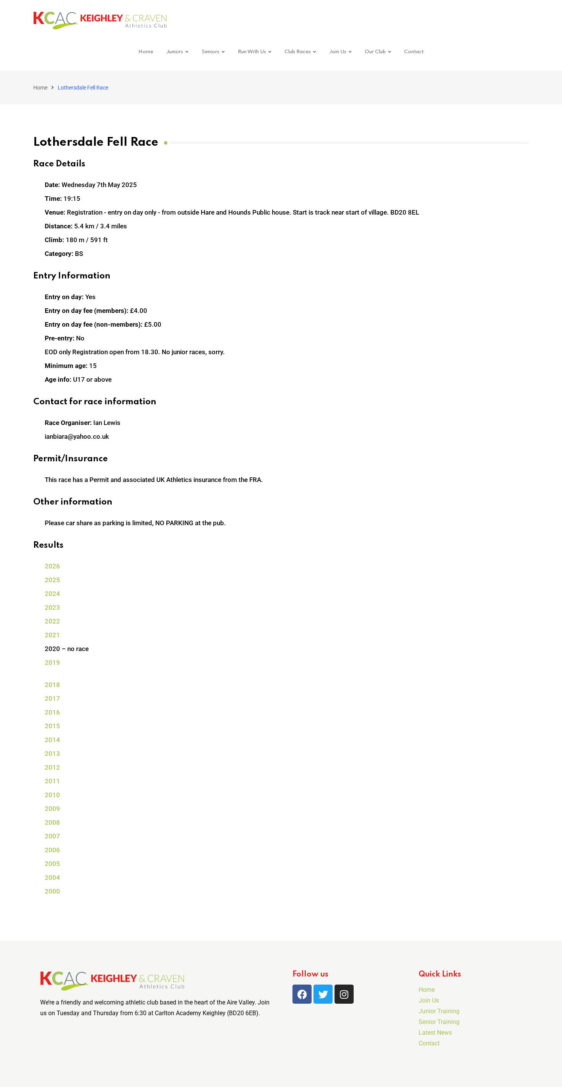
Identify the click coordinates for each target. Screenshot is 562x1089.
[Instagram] (344, 994)
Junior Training (439, 1011)
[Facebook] (302, 994)
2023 (52, 607)
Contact (414, 51)
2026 (52, 566)
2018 (52, 685)
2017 (52, 698)
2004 (52, 877)
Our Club (375, 51)
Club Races (297, 51)
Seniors (210, 51)
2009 (52, 808)
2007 (52, 836)
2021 (52, 635)
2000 (52, 891)
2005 (52, 864)
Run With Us (252, 51)
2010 (52, 795)
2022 (52, 621)
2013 (52, 753)
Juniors (174, 51)
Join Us (337, 51)
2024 (52, 593)
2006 (52, 850)
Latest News (435, 1032)
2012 (52, 767)
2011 (52, 781)
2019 (52, 662)
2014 (52, 740)
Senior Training (439, 1022)
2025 (52, 580)
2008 (52, 822)
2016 (52, 712)
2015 (52, 726)
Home (145, 51)
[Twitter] (323, 994)
